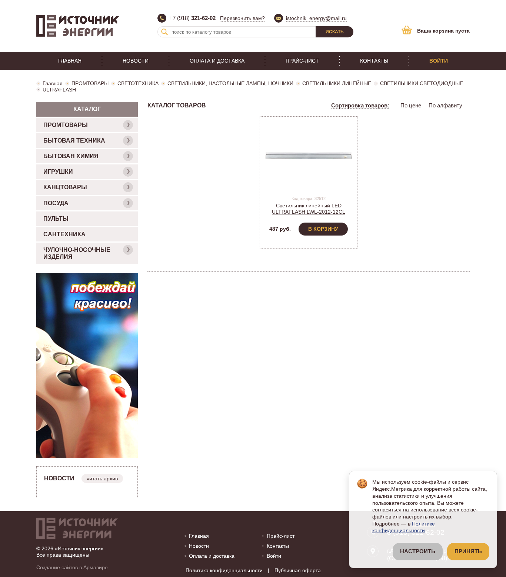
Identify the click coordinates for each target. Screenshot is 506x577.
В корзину (323, 229)
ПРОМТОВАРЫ (90, 83)
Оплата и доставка (217, 61)
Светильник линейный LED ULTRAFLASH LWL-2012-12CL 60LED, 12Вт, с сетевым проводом (308, 212)
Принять (468, 551)
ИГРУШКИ (58, 172)
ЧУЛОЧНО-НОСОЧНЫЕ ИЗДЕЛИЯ (76, 253)
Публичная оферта (297, 570)
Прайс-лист (302, 61)
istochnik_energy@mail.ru (316, 18)
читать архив (102, 478)
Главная (69, 61)
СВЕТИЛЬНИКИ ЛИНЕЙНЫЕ (336, 83)
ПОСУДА (56, 203)
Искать (335, 31)
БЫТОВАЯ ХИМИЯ (71, 156)
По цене (410, 105)
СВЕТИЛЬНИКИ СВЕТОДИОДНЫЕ (421, 83)
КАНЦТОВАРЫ (65, 187)
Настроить (417, 551)
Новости (136, 61)
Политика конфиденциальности (224, 570)
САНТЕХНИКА (64, 234)
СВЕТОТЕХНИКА (138, 83)
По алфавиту (445, 105)
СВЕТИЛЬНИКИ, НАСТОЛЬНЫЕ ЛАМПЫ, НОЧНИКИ (230, 83)
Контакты (374, 61)
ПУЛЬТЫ (56, 219)
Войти (438, 61)
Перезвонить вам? (242, 18)
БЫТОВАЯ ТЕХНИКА (74, 140)
